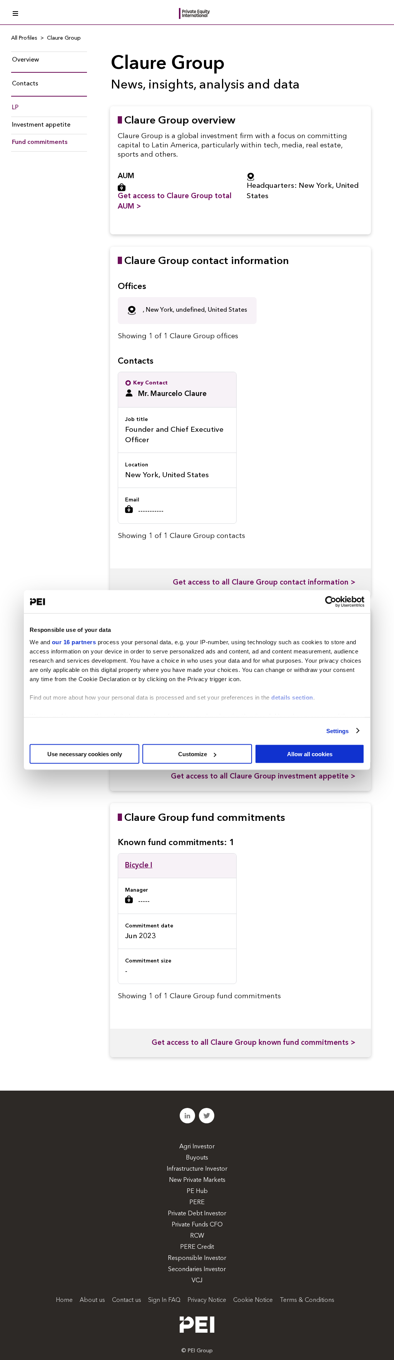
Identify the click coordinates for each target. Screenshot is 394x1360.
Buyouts (197, 1158)
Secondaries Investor (197, 1269)
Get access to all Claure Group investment (263, 776)
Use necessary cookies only (84, 754)
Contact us (126, 1300)
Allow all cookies (309, 754)
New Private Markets (197, 1180)
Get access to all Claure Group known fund (254, 1043)
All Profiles (24, 38)
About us (92, 1300)
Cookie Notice (253, 1300)
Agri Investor (197, 1147)
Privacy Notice (206, 1300)
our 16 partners (74, 641)
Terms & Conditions (307, 1300)
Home (64, 1300)
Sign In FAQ (164, 1300)
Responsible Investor (197, 1258)
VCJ (197, 1281)
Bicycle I (138, 865)
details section (292, 697)
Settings (337, 730)
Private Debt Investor (197, 1214)
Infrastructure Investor (197, 1169)
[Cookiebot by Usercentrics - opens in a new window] (330, 602)
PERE (197, 1203)
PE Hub (197, 1191)
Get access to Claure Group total (175, 202)
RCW (197, 1236)
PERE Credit (197, 1247)
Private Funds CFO (197, 1225)
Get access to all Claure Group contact (264, 582)
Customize (192, 754)
